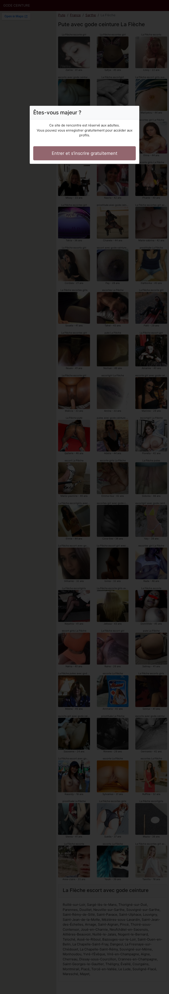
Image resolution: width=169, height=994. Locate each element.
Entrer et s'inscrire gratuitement (84, 153)
